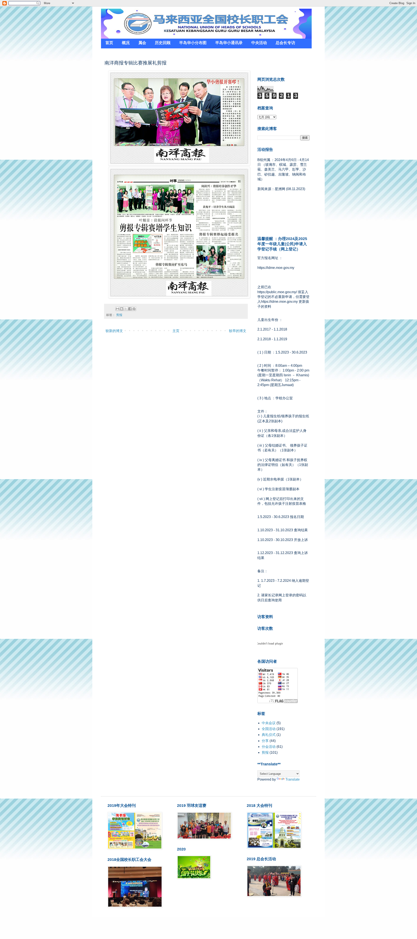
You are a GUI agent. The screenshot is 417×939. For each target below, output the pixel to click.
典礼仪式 (269, 735)
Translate (292, 779)
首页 (109, 43)
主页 (175, 331)
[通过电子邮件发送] (117, 309)
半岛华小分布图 (193, 43)
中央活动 (259, 43)
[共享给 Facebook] (130, 309)
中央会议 (269, 723)
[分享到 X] (126, 309)
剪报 (119, 315)
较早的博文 (237, 331)
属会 (142, 43)
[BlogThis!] (121, 309)
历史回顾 (162, 43)
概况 (126, 43)
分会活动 (269, 746)
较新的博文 (114, 331)
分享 (265, 741)
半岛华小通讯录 (229, 43)
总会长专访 (285, 43)
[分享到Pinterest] (134, 309)
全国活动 (269, 729)
